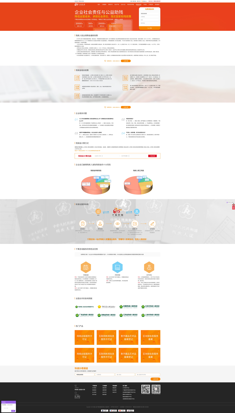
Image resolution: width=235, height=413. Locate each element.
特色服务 (157, 4)
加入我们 (94, 392)
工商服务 (104, 4)
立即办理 (126, 61)
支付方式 (104, 392)
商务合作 (115, 392)
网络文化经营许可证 (127, 394)
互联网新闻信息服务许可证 (128, 399)
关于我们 (94, 387)
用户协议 (94, 394)
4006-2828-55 (156, 1)
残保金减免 (138, 4)
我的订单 (138, 1)
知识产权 (117, 4)
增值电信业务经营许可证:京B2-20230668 (141, 406)
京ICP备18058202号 (114, 406)
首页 (99, 4)
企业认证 (123, 4)
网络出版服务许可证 (127, 396)
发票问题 (104, 390)
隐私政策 (104, 394)
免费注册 (134, 1)
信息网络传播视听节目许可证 (129, 392)
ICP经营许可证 (126, 387)
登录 (131, 1)
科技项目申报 (130, 4)
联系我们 (94, 390)
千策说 (145, 4)
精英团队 (115, 387)
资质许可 (110, 4)
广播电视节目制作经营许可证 (129, 390)
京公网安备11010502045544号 (126, 406)
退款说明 (104, 387)
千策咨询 (151, 4)
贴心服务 (115, 390)
